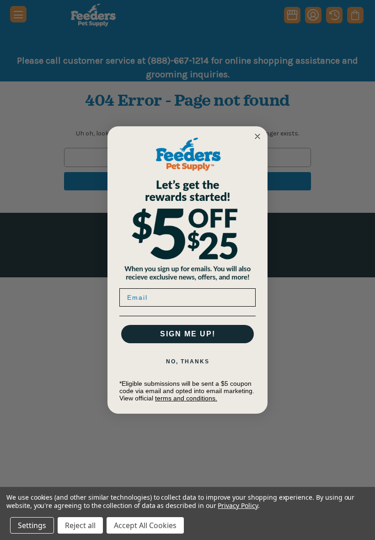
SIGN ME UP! (187, 334)
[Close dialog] (257, 136)
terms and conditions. (186, 398)
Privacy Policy (237, 505)
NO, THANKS (187, 361)
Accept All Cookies (145, 525)
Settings (32, 525)
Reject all (80, 525)
